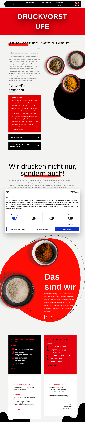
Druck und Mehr (32, 2)
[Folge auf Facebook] (10, 4)
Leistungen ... (53, 366)
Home (23, 2)
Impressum (68, 406)
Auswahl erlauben (42, 229)
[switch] (33, 218)
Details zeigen (71, 224)
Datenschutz (67, 408)
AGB (70, 404)
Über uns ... (16, 368)
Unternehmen (47, 2)
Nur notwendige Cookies (18, 229)
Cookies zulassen (67, 229)
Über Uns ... (50, 317)
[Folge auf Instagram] (16, 4)
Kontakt (61, 5)
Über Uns (17, 409)
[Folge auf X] (13, 4)
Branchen (59, 2)
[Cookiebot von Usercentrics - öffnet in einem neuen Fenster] (71, 191)
